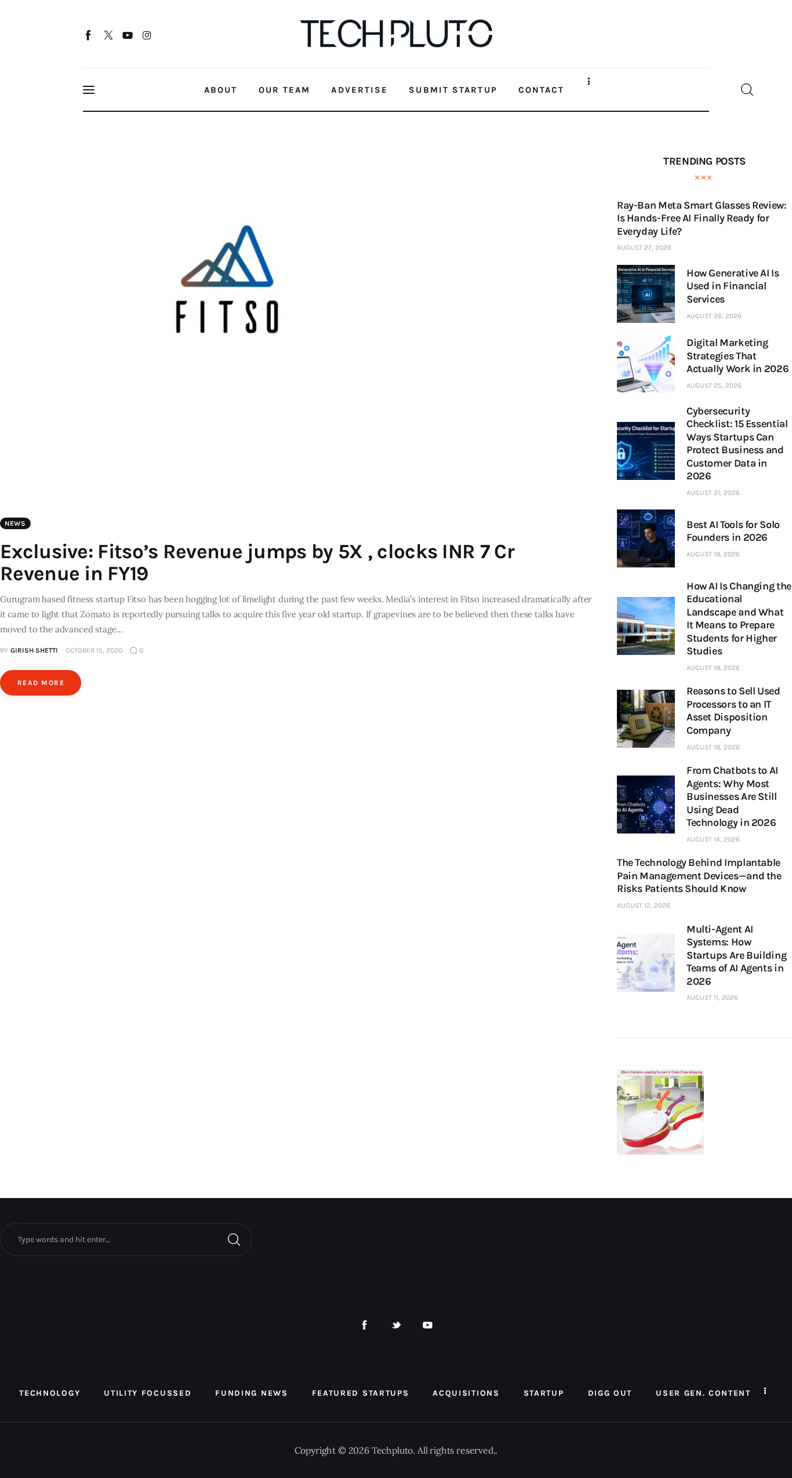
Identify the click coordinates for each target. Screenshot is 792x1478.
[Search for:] (126, 1238)
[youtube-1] (428, 1325)
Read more (40, 683)
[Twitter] (108, 35)
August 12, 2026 (643, 905)
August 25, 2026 (714, 385)
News (15, 523)
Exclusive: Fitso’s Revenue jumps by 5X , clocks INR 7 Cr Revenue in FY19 (257, 562)
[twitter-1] (396, 1325)
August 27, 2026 (644, 247)
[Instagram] (147, 35)
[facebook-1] (364, 1325)
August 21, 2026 (713, 493)
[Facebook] (89, 35)
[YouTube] (128, 35)
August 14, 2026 (713, 839)
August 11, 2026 (712, 997)
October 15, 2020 (94, 650)
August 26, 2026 (714, 316)
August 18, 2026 (713, 554)
